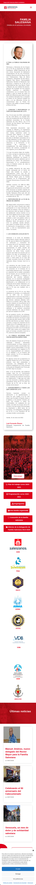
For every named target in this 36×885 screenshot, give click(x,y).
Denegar (18, 874)
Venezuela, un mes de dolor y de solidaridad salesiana (17, 830)
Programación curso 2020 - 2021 (19, 495)
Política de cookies (7, 882)
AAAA (18, 628)
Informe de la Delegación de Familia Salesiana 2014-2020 (19, 528)
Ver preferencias (18, 879)
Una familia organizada (19, 510)
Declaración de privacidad (20, 882)
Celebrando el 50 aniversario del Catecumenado (14, 791)
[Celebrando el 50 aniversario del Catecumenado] (12, 782)
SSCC (18, 590)
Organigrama (19, 504)
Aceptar (18, 869)
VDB (18, 647)
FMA (18, 571)
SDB (18, 552)
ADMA (17, 609)
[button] (33, 850)
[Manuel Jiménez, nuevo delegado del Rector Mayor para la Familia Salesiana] (12, 742)
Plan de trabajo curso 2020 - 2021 (19, 486)
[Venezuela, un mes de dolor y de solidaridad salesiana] (12, 821)
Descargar (18, 476)
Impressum (30, 882)
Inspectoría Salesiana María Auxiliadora (14, 2)
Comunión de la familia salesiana (19, 519)
